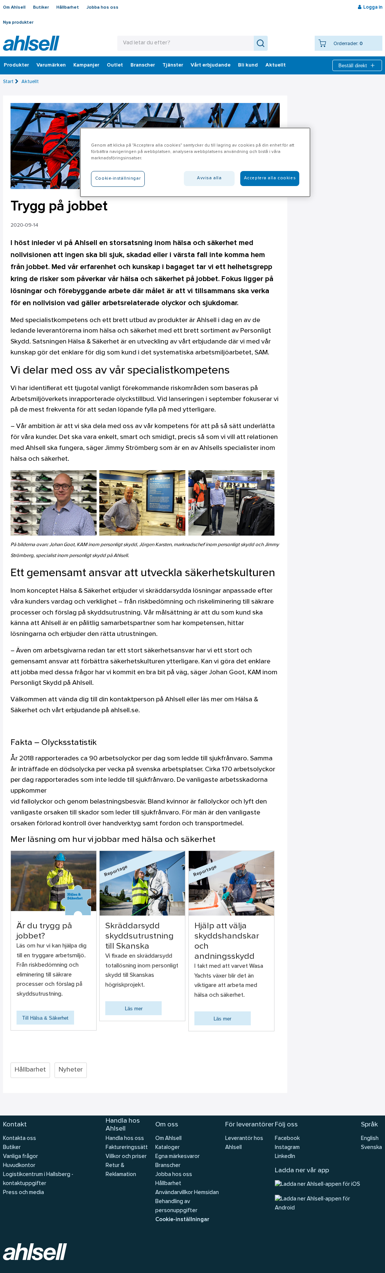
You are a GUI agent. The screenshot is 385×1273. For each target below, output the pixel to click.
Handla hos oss (125, 1138)
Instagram (287, 1147)
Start (8, 82)
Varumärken (51, 65)
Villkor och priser (126, 1156)
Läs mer (133, 1008)
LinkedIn (285, 1156)
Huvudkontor (19, 1165)
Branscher (142, 65)
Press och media (23, 1192)
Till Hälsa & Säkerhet (45, 1018)
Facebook (287, 1138)
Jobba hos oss (102, 7)
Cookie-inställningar (182, 1219)
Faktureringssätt (127, 1147)
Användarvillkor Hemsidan (187, 1192)
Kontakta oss (19, 1138)
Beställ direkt (352, 65)
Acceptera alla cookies (270, 178)
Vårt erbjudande (210, 65)
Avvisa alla (209, 178)
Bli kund (248, 65)
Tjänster (172, 65)
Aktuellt (275, 65)
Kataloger (167, 1147)
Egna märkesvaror (177, 1156)
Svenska (371, 1147)
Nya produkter (18, 22)
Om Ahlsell (14, 7)
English (370, 1138)
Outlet (115, 65)
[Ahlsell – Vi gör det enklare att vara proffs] (31, 43)
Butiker (41, 7)
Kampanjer (86, 65)
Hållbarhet (67, 7)
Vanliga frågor (20, 1156)
